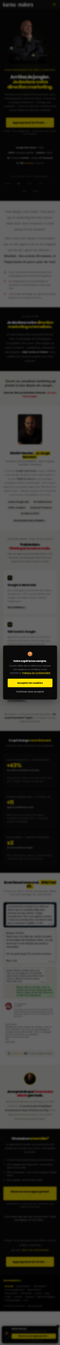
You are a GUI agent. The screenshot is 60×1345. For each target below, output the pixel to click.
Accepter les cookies (30, 683)
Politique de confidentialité (36, 672)
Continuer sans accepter (30, 691)
